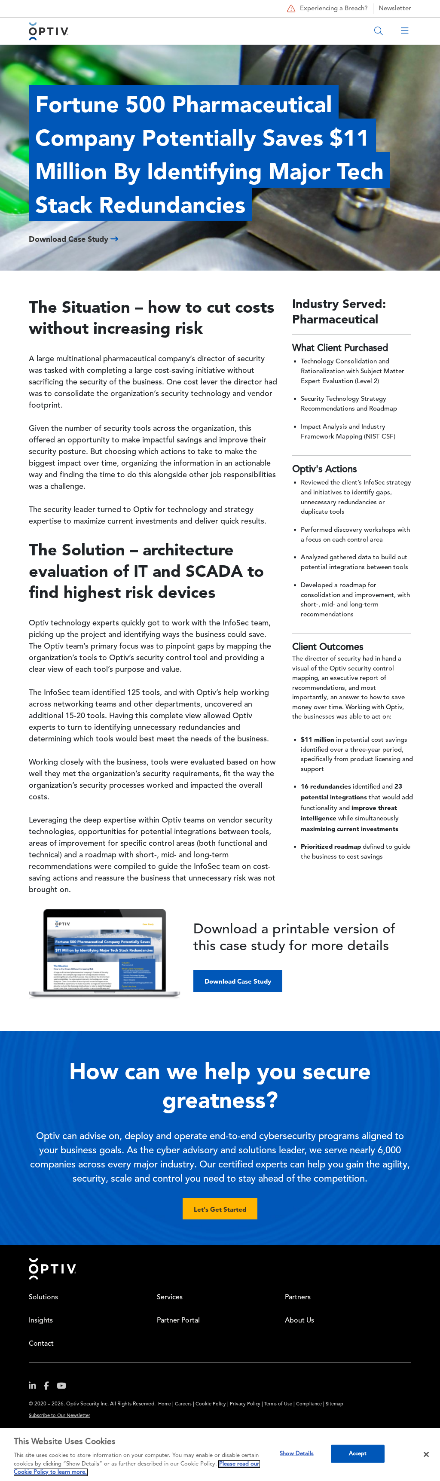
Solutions (43, 1297)
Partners (298, 1297)
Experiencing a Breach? (334, 9)
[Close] (426, 1454)
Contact (41, 1344)
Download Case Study (238, 981)
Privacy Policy (245, 1404)
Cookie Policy (211, 1404)
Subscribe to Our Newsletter (59, 1416)
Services (170, 1297)
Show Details (297, 1454)
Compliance (309, 1404)
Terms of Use (278, 1404)
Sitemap (334, 1404)
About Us (299, 1320)
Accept (358, 1454)
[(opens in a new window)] (36, 1387)
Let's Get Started (220, 1209)
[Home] (48, 31)
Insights (41, 1320)
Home (164, 1404)
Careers (183, 1404)
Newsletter (395, 9)
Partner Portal (178, 1320)
